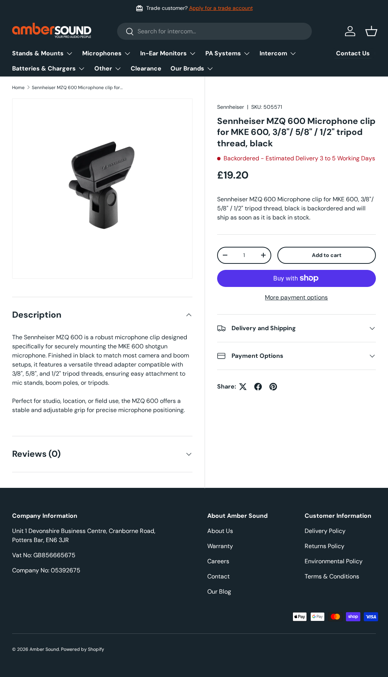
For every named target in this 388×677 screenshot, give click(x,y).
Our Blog (219, 592)
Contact (218, 576)
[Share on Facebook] (258, 386)
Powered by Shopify (82, 649)
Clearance (146, 68)
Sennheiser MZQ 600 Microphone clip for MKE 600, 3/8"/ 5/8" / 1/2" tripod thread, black (77, 88)
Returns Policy (324, 546)
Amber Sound (44, 649)
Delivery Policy (325, 531)
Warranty (220, 546)
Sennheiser (230, 106)
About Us (220, 531)
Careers (218, 561)
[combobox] (214, 31)
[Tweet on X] (242, 386)
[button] (371, 31)
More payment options (296, 297)
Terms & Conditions (332, 576)
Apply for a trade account (221, 8)
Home (18, 88)
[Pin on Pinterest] (273, 386)
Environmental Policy (334, 561)
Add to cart (326, 255)
